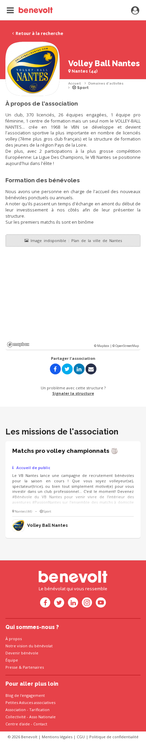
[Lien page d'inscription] (135, 11)
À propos (13, 638)
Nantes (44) (84, 71)
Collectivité (15, 716)
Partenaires (33, 667)
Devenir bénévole (21, 652)
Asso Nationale (42, 716)
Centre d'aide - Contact (26, 723)
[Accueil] (30, 10)
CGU (81, 736)
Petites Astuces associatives (30, 702)
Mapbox (18, 344)
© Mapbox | (103, 346)
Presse (11, 667)
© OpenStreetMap (125, 346)
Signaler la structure (73, 393)
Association (15, 709)
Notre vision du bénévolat (29, 645)
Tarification (39, 709)
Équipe (11, 660)
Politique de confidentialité (114, 736)
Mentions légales (57, 736)
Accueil (74, 83)
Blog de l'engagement (25, 695)
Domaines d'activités (106, 83)
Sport (82, 88)
